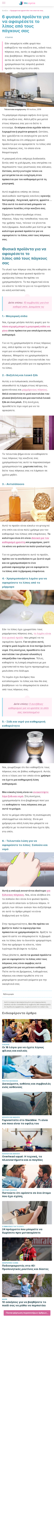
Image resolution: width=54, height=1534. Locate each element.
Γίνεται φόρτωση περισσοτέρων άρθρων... (27, 1313)
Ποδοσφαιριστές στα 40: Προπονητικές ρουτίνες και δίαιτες (25, 1267)
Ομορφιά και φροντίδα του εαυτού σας (26, 11)
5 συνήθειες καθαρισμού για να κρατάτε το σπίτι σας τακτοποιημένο (28, 708)
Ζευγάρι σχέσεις (9, 1190)
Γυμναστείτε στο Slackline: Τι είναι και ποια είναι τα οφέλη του (25, 1122)
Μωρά (4, 1299)
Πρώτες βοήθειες (10, 1081)
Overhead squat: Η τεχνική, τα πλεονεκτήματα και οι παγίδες (22, 1158)
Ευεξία (5, 11)
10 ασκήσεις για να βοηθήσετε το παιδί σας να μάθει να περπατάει (24, 1304)
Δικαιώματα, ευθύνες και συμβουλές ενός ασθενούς (26, 1085)
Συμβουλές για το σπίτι (13, 1226)
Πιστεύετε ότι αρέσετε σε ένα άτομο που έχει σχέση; (26, 1194)
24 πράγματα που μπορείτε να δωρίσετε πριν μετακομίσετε (22, 1231)
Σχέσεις (5, 1045)
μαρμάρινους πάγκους (34, 389)
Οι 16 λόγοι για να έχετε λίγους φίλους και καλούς (23, 1049)
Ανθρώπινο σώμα (10, 1263)
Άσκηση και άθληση (11, 1117)
